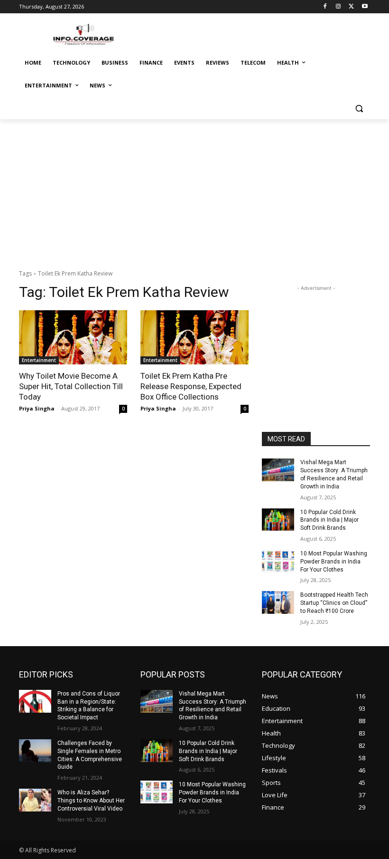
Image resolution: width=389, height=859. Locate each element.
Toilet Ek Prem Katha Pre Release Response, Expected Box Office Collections (190, 386)
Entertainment (39, 360)
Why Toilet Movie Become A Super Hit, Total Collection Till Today (71, 386)
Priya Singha (37, 408)
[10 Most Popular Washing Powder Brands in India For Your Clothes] (278, 561)
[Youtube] (364, 6)
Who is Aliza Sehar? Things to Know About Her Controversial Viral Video (91, 800)
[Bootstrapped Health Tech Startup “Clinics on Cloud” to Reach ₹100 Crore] (278, 602)
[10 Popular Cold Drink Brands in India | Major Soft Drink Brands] (278, 519)
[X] (351, 6)
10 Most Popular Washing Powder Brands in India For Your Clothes (333, 561)
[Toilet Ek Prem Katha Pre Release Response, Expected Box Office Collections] (194, 337)
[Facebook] (325, 6)
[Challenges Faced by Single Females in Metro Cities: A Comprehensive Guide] (35, 750)
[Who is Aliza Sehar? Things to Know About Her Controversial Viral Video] (35, 800)
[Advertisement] (194, 190)
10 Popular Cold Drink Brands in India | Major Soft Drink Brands (329, 520)
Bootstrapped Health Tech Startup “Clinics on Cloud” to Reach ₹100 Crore (334, 603)
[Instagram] (338, 6)
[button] (359, 108)
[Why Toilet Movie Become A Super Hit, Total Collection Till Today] (73, 337)
